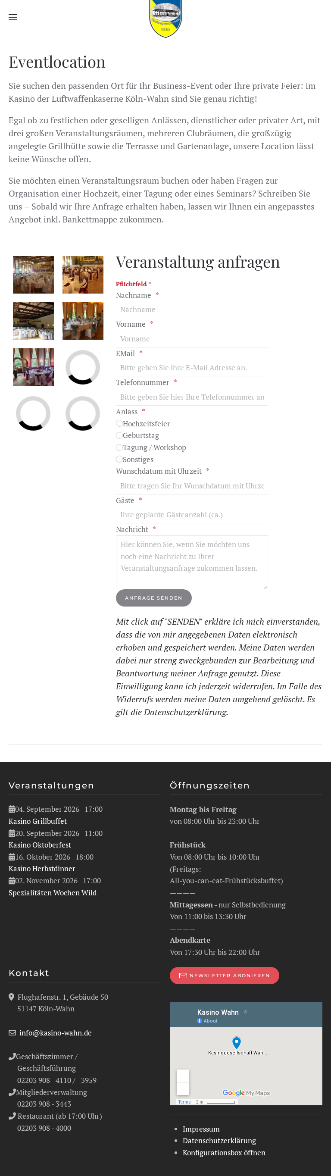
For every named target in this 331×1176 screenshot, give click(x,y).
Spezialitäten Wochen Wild (53, 893)
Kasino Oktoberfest (40, 845)
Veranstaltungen (52, 785)
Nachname (133, 295)
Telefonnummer (142, 382)
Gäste (125, 500)
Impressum (201, 1129)
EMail (125, 353)
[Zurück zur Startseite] (165, 17)
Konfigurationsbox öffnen (224, 1152)
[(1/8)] (82, 275)
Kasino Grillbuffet (38, 821)
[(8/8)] (82, 321)
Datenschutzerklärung (185, 712)
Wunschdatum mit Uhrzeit (159, 471)
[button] (13, 17)
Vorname (131, 324)
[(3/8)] (33, 275)
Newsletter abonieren (230, 976)
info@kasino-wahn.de (55, 1033)
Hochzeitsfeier (146, 423)
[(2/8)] (33, 321)
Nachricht (132, 529)
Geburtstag (141, 435)
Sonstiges (138, 459)
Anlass (126, 411)
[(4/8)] (33, 367)
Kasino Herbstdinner (42, 868)
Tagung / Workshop (154, 447)
